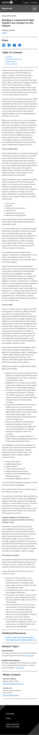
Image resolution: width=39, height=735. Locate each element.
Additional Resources (14, 59)
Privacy (8, 718)
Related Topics (12, 61)
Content (9, 57)
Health (4, 33)
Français (26, 3)
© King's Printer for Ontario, (12, 725)
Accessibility (10, 713)
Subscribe (34, 3)
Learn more (30, 655)
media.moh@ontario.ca (11, 695)
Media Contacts (12, 64)
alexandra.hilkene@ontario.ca (13, 684)
